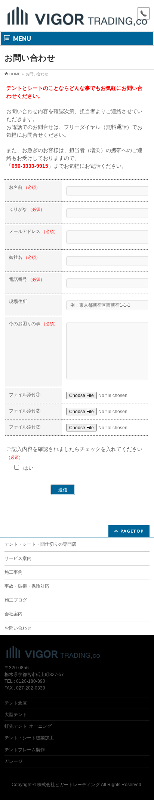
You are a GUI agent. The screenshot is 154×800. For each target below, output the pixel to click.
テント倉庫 (15, 703)
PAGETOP (132, 530)
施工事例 (13, 572)
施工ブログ (15, 600)
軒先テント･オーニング (28, 726)
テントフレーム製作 (24, 749)
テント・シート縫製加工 (29, 737)
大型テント (15, 714)
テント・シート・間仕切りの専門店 (40, 544)
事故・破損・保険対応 (26, 586)
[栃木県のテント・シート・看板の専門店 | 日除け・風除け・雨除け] (76, 19)
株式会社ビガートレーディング (68, 784)
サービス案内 (17, 558)
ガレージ (13, 761)
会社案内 (13, 613)
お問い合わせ (17, 628)
